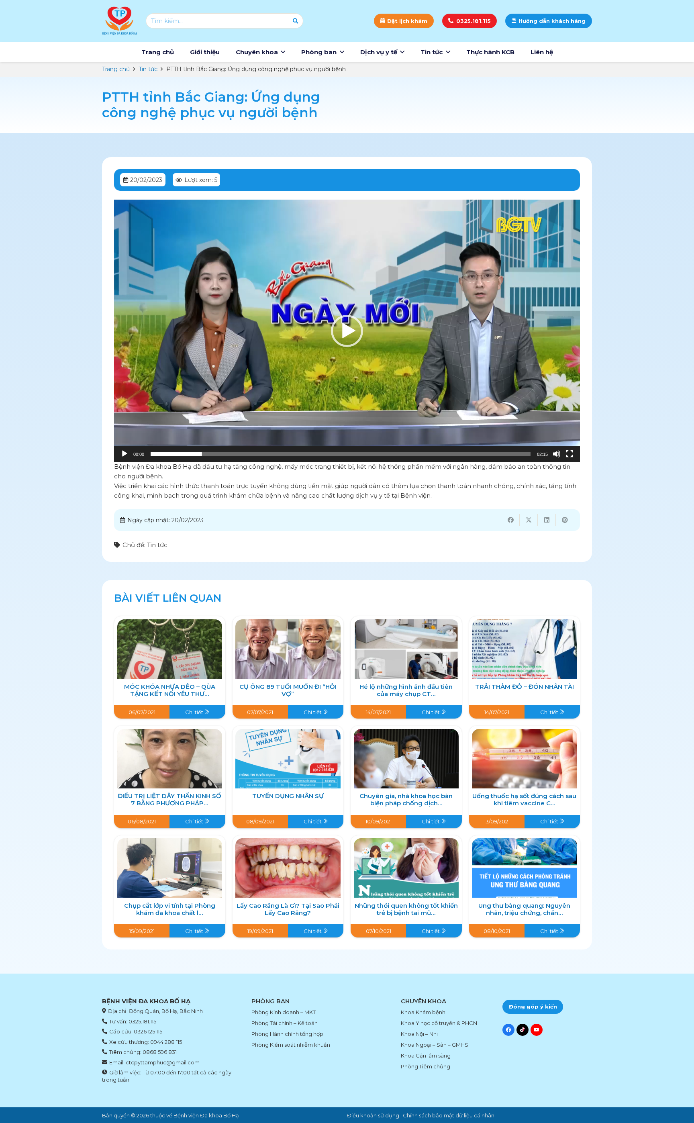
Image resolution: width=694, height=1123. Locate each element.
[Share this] (511, 520)
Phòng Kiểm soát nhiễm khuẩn (290, 1044)
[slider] (341, 454)
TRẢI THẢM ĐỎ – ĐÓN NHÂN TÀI (524, 686)
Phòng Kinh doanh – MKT (283, 1012)
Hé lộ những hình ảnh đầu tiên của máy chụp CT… (406, 690)
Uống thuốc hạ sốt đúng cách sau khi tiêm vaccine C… (524, 799)
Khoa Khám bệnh (423, 1012)
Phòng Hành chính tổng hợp (287, 1034)
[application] (347, 331)
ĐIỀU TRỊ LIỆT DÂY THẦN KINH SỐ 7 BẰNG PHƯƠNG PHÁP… (169, 799)
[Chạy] (124, 454)
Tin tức (157, 545)
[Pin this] (565, 520)
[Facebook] (508, 1030)
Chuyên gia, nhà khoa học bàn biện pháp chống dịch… (406, 799)
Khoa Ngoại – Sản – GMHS (434, 1044)
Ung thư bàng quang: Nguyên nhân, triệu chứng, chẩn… (524, 909)
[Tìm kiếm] (295, 21)
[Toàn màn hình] (569, 454)
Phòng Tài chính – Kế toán (284, 1023)
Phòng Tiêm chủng (425, 1066)
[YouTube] (537, 1030)
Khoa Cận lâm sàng (426, 1055)
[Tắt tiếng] (557, 454)
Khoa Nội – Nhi (419, 1034)
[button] (283, 51)
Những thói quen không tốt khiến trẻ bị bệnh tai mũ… (406, 909)
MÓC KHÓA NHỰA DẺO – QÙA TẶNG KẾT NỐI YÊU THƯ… (169, 690)
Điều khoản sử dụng (373, 1115)
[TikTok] (522, 1030)
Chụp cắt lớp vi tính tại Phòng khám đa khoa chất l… (169, 909)
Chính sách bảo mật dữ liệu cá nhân (448, 1115)
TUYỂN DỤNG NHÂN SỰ (288, 796)
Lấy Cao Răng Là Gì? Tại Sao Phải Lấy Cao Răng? (288, 909)
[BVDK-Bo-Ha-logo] (119, 20)
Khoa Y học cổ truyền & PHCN (439, 1023)
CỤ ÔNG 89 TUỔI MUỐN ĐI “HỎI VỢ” (288, 690)
